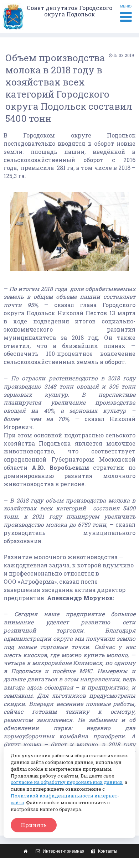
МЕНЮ (126, 6)
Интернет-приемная (63, 851)
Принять (34, 824)
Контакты (107, 851)
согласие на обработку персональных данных (67, 782)
